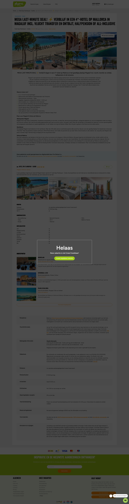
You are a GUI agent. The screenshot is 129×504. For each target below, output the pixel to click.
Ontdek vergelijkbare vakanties (64, 258)
